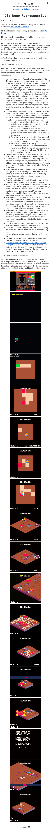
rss (13, 9)
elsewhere (35, 9)
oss (22, 9)
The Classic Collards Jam (19, 27)
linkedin (27, 9)
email (17, 9)
